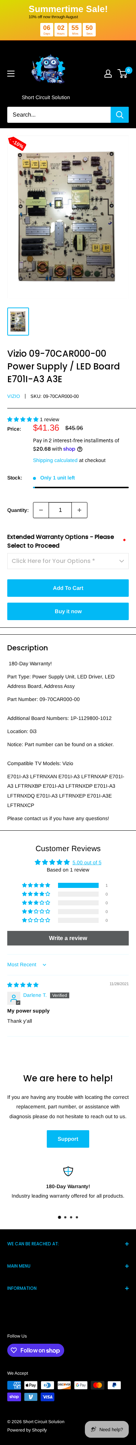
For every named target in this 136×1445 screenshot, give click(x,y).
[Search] (120, 115)
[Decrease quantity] (41, 510)
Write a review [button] (68, 938)
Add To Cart (68, 588)
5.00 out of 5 (87, 862)
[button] (23, 419)
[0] (122, 73)
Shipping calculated (55, 460)
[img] (22, 985)
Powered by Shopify (27, 1430)
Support (68, 1139)
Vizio (13, 396)
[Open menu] (11, 74)
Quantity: (18, 510)
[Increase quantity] (79, 510)
